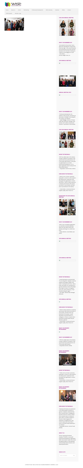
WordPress (52, 464)
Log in (56, 464)
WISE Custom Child (36, 464)
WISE (13, 5)
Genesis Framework (46, 464)
